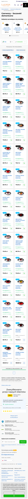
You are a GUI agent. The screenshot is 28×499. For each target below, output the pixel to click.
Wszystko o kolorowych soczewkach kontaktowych (7, 472)
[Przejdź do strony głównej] (5, 5)
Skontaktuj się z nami (19, 470)
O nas (15, 472)
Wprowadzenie (4, 9)
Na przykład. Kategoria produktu (12, 17)
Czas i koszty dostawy (19, 477)
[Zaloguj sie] (18, 5)
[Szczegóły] (11, 71)
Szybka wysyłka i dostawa (11, 426)
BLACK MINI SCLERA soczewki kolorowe (7, 29)
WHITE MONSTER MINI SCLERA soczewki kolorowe (7, 331)
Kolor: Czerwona (20, 50)
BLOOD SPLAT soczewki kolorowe (19, 265)
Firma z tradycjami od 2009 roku (12, 434)
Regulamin (17, 474)
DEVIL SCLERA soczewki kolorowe (6, 287)
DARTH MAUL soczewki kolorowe (19, 198)
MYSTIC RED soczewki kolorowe (19, 63)
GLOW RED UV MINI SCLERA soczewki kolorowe (6, 154)
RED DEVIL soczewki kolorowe (18, 154)
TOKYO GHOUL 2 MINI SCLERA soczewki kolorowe (7, 85)
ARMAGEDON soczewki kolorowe (6, 265)
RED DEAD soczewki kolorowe (18, 330)
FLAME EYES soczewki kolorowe (19, 287)
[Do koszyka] (24, 71)
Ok (14, 495)
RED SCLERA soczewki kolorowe (19, 309)
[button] (15, 5)
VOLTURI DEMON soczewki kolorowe (7, 63)
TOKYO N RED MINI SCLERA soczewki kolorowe (19, 242)
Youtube (19, 464)
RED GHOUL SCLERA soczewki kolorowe (20, 220)
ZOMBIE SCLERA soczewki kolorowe (20, 353)
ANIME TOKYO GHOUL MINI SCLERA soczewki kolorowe (20, 85)
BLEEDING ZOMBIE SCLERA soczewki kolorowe (7, 354)
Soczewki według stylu (16, 9)
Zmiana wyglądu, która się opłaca (12, 430)
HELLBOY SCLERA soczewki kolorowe (20, 131)
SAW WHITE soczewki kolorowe (6, 242)
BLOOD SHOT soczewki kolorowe (6, 198)
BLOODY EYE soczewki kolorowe (19, 107)
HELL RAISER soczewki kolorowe (6, 220)
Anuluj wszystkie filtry (8, 50)
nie (14, 493)
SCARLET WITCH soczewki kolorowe (20, 177)
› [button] (6, 385)
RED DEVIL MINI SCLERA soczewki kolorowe (7, 309)
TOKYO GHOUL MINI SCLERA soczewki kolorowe (6, 108)
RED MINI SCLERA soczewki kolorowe (7, 177)
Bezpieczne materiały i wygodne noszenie (14, 422)
